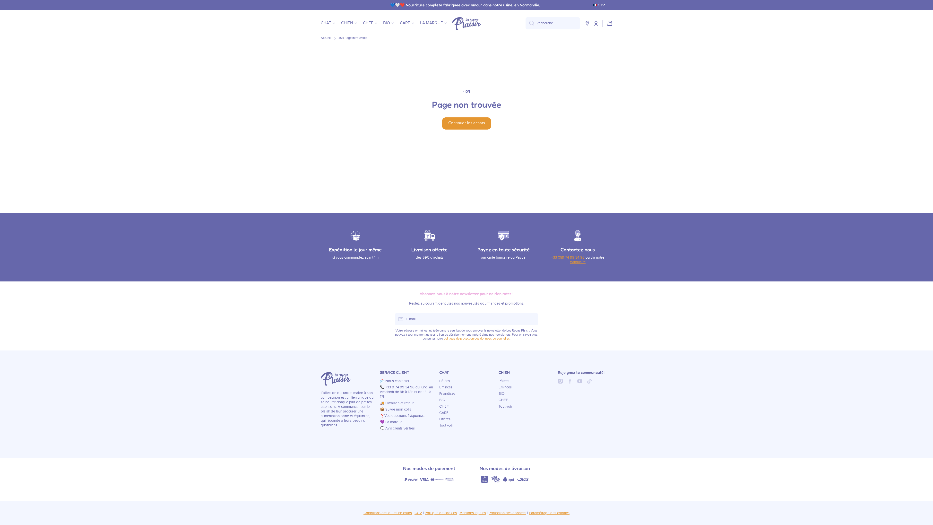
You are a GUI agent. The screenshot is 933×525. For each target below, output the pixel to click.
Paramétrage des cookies (549, 513)
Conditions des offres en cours (387, 513)
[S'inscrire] (532, 319)
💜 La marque (391, 422)
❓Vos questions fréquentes (402, 416)
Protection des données (507, 513)
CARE (444, 413)
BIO (442, 400)
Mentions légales (472, 513)
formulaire (578, 262)
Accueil (326, 38)
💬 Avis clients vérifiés (397, 428)
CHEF (444, 406)
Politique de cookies (441, 513)
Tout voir (446, 425)
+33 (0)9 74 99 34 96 (568, 257)
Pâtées (444, 381)
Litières (444, 419)
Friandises (447, 394)
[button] (609, 23)
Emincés (445, 387)
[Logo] (466, 23)
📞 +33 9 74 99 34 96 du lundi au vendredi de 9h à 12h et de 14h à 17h (406, 392)
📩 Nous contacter (394, 381)
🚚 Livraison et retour (397, 403)
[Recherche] (530, 23)
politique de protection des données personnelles (477, 339)
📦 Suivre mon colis (395, 409)
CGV (418, 513)
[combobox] (553, 23)
